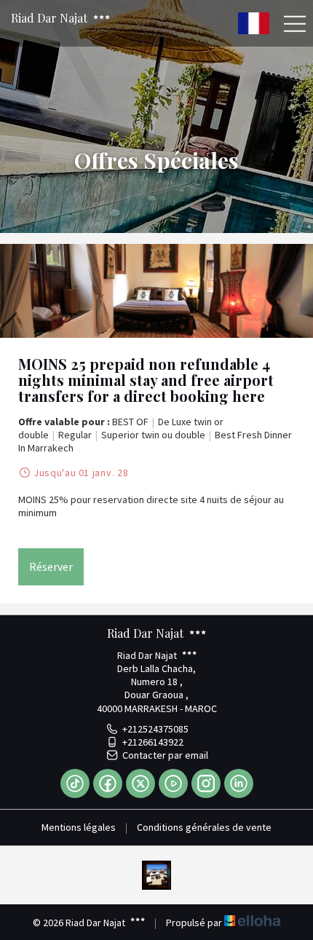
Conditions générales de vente (204, 827)
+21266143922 (152, 742)
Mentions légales (78, 827)
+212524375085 (155, 728)
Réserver (51, 566)
